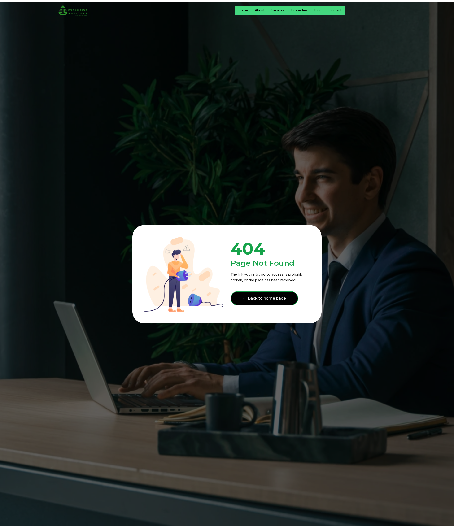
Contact (335, 10)
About (259, 10)
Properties (299, 10)
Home (243, 10)
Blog (318, 10)
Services (277, 10)
